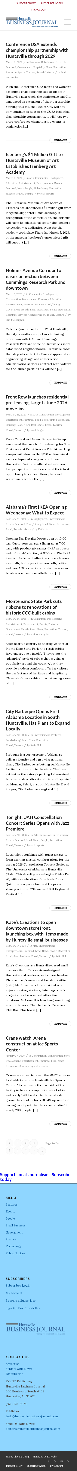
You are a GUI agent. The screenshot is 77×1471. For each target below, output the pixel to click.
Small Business (21, 956)
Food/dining (52, 304)
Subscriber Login (52, 3)
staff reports (47, 193)
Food (38, 419)
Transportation (36, 314)
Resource (11, 72)
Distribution (14, 1374)
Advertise (12, 1364)
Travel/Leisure (45, 72)
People (28, 188)
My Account (39, 9)
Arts (31, 178)
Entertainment (49, 62)
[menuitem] (26, 3)
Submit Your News (19, 1369)
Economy (34, 62)
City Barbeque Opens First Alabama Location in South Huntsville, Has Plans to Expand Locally (38, 720)
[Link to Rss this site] (68, 1461)
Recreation (59, 67)
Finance (39, 304)
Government (24, 67)
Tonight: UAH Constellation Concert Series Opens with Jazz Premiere (37, 823)
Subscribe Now (26, 3)
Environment (30, 624)
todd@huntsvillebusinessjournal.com (32, 1416)
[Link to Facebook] (49, 1461)
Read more (60, 140)
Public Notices (15, 1253)
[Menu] (65, 21)
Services (22, 314)
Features (12, 1204)
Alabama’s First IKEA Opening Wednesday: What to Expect (36, 509)
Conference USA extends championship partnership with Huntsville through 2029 (37, 50)
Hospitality (38, 67)
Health (25, 309)
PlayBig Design (22, 1456)
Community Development (49, 178)
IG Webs (51, 1456)
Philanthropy (41, 188)
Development (29, 299)
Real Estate (50, 309)
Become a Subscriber (21, 1300)
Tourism (30, 72)
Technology (13, 1246)
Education (12, 183)
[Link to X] (55, 1461)
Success (10, 193)
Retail (48, 424)
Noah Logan (37, 430)
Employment (40, 518)
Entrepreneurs (44, 183)
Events (62, 62)
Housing (10, 424)
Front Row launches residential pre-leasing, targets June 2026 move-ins (37, 402)
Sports (21, 72)
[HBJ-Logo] (32, 21)
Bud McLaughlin (15, 319)
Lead (33, 309)
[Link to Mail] (61, 1461)
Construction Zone (59, 1055)
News (49, 67)
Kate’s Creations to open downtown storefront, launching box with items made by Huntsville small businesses (37, 930)
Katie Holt (43, 529)
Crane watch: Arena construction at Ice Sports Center (32, 1043)
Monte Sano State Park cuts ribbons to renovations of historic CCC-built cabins (34, 607)
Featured (11, 67)
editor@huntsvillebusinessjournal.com (33, 1429)
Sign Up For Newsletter (23, 1308)
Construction (13, 299)
